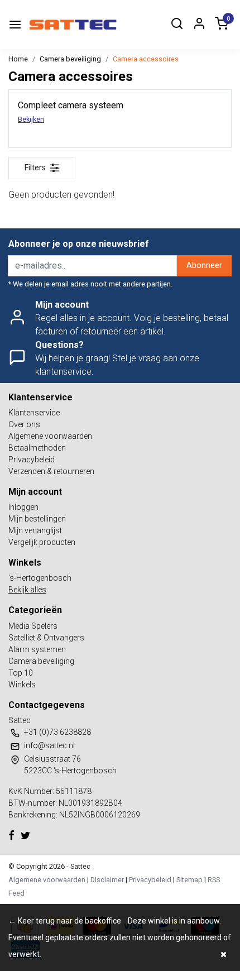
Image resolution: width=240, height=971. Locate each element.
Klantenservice (34, 412)
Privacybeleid (31, 459)
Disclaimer (107, 880)
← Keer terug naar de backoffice (64, 920)
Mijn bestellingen (37, 518)
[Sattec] (73, 24)
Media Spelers (32, 625)
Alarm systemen (37, 649)
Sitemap (189, 880)
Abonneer (204, 265)
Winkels (22, 684)
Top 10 (20, 672)
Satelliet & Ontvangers (46, 637)
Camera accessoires (146, 59)
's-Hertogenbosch (39, 577)
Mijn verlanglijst (35, 530)
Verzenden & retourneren (51, 471)
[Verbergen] (223, 954)
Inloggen (23, 507)
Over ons (24, 424)
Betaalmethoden (37, 447)
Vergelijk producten (41, 542)
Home (18, 59)
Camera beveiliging (70, 59)
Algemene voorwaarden (50, 436)
